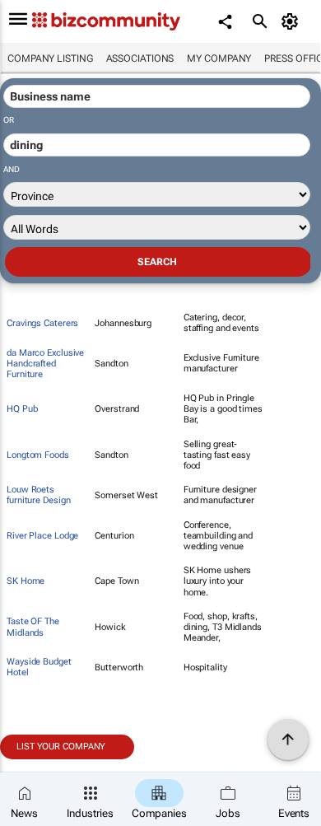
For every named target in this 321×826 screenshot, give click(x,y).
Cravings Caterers (42, 323)
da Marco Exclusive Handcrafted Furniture (45, 364)
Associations (140, 58)
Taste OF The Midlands (33, 626)
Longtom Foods (38, 455)
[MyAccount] (292, 21)
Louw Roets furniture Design (38, 495)
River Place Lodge (42, 535)
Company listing (50, 58)
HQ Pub (22, 409)
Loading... (31, 768)
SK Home (25, 581)
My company (219, 58)
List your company (60, 746)
